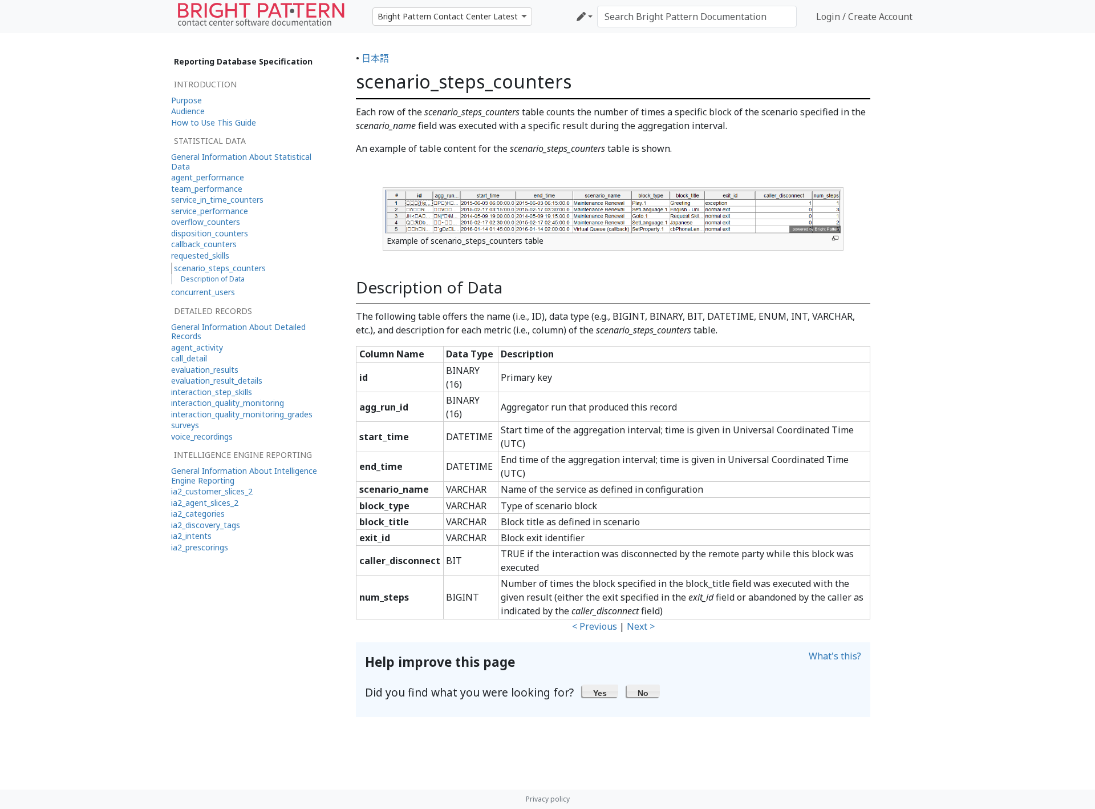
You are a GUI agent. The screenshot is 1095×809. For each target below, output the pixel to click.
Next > (641, 626)
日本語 (375, 58)
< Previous (594, 626)
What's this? (835, 656)
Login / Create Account (864, 16)
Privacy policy (548, 799)
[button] (600, 691)
